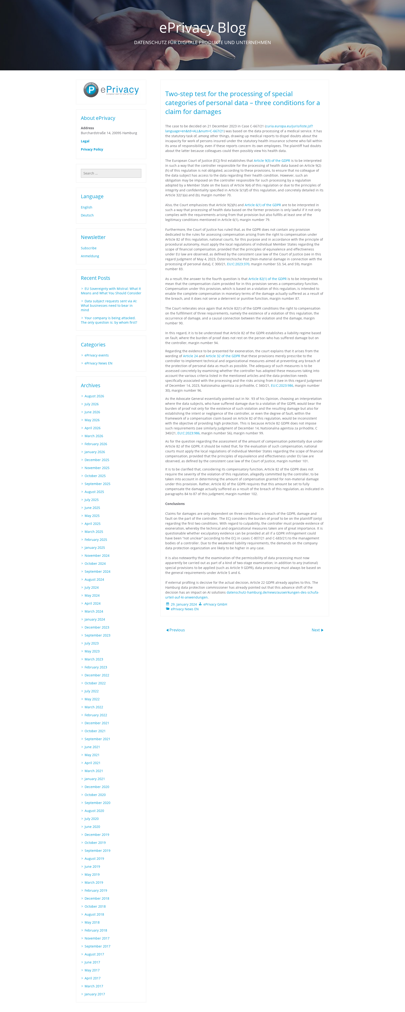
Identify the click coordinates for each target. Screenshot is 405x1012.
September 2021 (97, 739)
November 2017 (97, 938)
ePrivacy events (97, 355)
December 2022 (97, 675)
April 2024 (93, 603)
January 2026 (95, 452)
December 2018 (97, 898)
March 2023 (94, 659)
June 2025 (92, 507)
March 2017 (94, 986)
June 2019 (92, 866)
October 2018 (95, 906)
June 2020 (92, 826)
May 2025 (92, 515)
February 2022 (96, 715)
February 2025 (96, 539)
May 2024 (92, 595)
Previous (177, 629)
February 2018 (96, 930)
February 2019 (96, 890)
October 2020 (95, 794)
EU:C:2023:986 (282, 385)
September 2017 (97, 946)
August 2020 (94, 810)
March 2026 (94, 436)
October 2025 (95, 476)
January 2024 (95, 619)
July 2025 (92, 499)
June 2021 (92, 747)
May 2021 (92, 755)
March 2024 (94, 611)
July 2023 (92, 643)
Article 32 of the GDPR (223, 356)
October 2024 (95, 563)
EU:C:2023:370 (238, 264)
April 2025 (93, 523)
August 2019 (94, 858)
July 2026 (92, 404)
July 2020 (92, 818)
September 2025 (97, 483)
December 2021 (97, 723)
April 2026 (93, 428)
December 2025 (97, 460)
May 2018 (92, 922)
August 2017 (94, 954)
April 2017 (93, 978)
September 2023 (97, 635)
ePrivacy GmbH (215, 604)
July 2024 (92, 587)
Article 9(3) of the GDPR (272, 160)
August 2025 (94, 491)
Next (316, 629)
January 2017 (95, 994)
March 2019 (94, 882)
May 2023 (92, 651)
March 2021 (94, 771)
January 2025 (95, 547)
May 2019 (92, 874)
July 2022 (92, 691)
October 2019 (95, 842)
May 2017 (92, 970)
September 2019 (97, 850)
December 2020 (97, 787)
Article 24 (190, 356)
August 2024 (94, 579)
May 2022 (92, 699)
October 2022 (95, 683)
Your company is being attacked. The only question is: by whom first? (109, 320)
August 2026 (94, 396)
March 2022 (94, 707)
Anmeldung (90, 256)
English (86, 207)
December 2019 (97, 834)
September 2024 (97, 571)
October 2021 (95, 731)
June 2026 (92, 412)
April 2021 (93, 763)
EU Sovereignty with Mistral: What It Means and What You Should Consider (111, 290)
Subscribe (89, 248)
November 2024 (97, 555)
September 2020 (97, 802)
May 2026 (92, 420)
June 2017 (92, 962)
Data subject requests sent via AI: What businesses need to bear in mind (109, 305)
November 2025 (97, 468)
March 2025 (94, 531)
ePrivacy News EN (185, 609)
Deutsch (87, 215)
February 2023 (96, 667)
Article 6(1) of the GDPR (263, 205)
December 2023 (97, 627)
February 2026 (96, 444)
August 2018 (94, 914)
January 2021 (95, 779)
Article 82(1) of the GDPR (267, 279)
